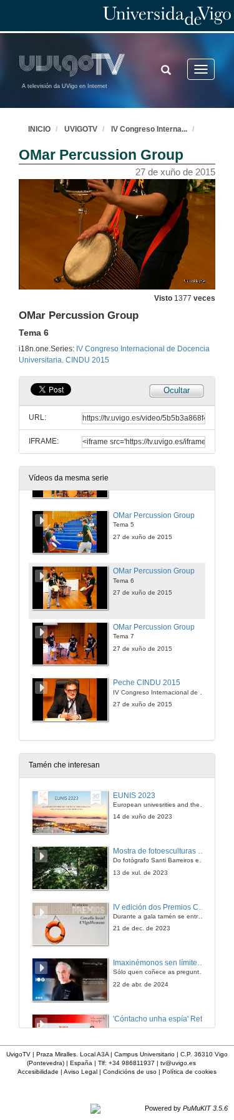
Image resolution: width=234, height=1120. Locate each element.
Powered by (186, 1108)
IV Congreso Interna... (149, 129)
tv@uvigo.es (178, 1062)
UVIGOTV (80, 129)
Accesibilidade (38, 1071)
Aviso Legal (80, 1071)
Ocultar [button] (176, 390)
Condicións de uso (130, 1071)
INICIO (39, 129)
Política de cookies (189, 1071)
